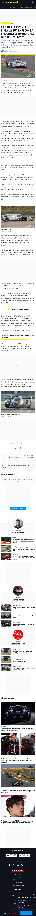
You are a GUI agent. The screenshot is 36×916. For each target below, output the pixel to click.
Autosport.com (18, 882)
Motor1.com (18, 877)
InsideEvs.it (18, 874)
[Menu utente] (32, 2)
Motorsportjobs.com (18, 879)
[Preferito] (28, 50)
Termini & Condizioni (13, 909)
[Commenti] (32, 50)
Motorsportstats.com (18, 885)
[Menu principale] (3, 2)
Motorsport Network (14, 913)
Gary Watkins (7, 50)
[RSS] (26, 865)
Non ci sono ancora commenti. (18, 480)
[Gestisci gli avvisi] (20, 448)
